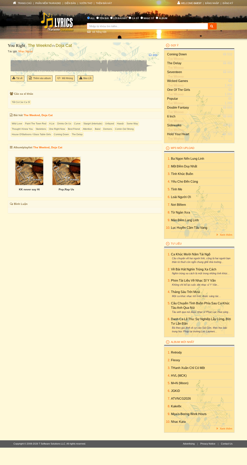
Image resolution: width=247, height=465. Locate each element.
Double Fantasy (178, 107)
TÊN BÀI (104, 18)
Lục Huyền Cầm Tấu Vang (189, 227)
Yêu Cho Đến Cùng (184, 181)
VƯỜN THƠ (86, 3)
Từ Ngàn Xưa (180, 212)
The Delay (77, 134)
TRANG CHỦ (24, 3)
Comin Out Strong (124, 129)
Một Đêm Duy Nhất (184, 166)
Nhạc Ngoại (25, 51)
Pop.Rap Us (66, 189)
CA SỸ (135, 18)
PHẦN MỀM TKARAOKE (48, 3)
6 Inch (171, 116)
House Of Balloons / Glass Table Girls (31, 134)
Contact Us (227, 443)
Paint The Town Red (35, 123)
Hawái (120, 123)
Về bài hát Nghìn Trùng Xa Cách (193, 269)
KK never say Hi (29, 189)
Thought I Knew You (22, 129)
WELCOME (191, 3)
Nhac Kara (178, 421)
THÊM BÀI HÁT (104, 3)
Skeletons (41, 129)
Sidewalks (174, 125)
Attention (87, 129)
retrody (176, 352)
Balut (97, 129)
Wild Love (17, 123)
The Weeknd (40, 45)
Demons (107, 129)
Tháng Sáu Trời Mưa (185, 292)
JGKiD (175, 390)
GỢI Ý (174, 45)
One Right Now (57, 129)
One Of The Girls (178, 89)
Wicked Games (177, 81)
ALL (92, 18)
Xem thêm (225, 234)
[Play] (14, 55)
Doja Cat (64, 45)
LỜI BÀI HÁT (120, 18)
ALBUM (163, 18)
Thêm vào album (42, 78)
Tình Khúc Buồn (182, 174)
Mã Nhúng (67, 78)
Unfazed (109, 123)
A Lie (51, 123)
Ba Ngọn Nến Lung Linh (187, 158)
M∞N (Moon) (179, 383)
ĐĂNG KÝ (228, 3)
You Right (16, 45)
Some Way (132, 123)
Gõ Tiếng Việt (98, 32)
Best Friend (74, 129)
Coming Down (61, 134)
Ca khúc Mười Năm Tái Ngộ (190, 254)
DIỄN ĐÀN (70, 3)
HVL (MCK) (179, 375)
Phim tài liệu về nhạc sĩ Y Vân (193, 280)
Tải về (19, 78)
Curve (77, 123)
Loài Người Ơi (181, 197)
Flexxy (175, 360)
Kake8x (176, 406)
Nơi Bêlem (178, 204)
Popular (172, 98)
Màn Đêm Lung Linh (185, 220)
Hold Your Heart (178, 134)
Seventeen (174, 72)
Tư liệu (176, 243)
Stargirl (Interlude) (92, 123)
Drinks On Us (64, 123)
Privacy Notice (207, 443)
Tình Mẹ (176, 189)
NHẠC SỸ (149, 18)
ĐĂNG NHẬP (212, 3)
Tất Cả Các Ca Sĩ (21, 102)
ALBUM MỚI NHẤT (182, 341)
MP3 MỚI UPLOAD (182, 147)
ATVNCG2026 (181, 398)
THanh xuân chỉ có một (188, 368)
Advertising (189, 443)
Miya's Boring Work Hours (188, 414)
